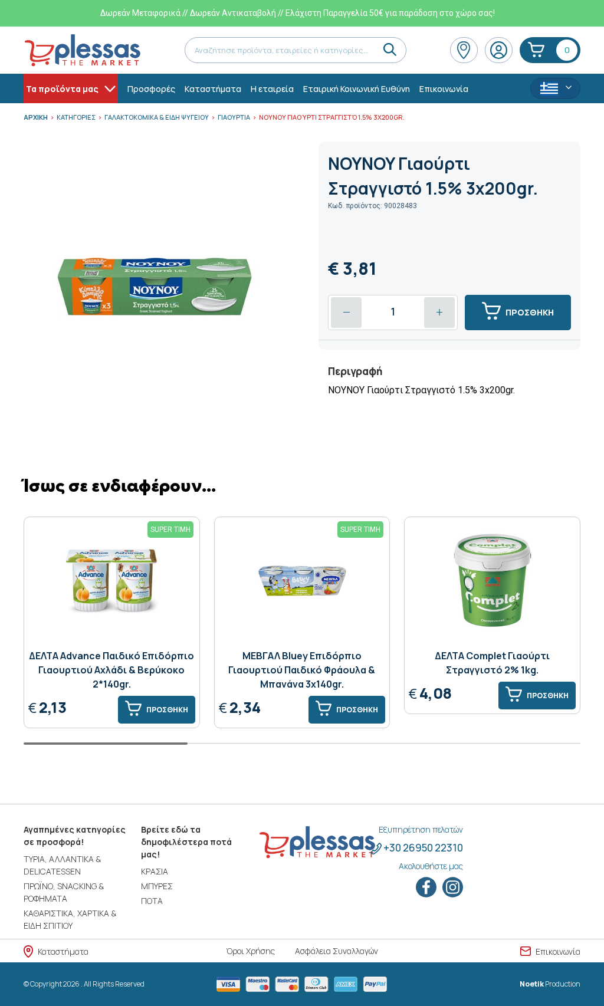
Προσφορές (151, 88)
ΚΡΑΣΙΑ (154, 871)
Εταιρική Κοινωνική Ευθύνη (356, 88)
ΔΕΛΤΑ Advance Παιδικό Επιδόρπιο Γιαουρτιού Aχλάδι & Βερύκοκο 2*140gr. (111, 670)
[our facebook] (427, 887)
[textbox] (555, 89)
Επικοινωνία (443, 88)
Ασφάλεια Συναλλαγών (336, 950)
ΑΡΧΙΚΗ (36, 117)
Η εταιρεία (272, 88)
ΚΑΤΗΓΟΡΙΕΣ (76, 117)
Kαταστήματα (213, 88)
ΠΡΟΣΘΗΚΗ (529, 312)
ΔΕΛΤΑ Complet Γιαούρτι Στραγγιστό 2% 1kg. (492, 662)
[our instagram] (452, 887)
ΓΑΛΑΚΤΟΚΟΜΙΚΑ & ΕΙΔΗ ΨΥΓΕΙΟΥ (156, 117)
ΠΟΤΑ (152, 900)
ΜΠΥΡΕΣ (157, 886)
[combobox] (555, 88)
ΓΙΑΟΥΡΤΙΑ (234, 117)
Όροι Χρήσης (250, 950)
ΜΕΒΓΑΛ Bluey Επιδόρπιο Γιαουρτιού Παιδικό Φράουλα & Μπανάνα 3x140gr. (301, 670)
